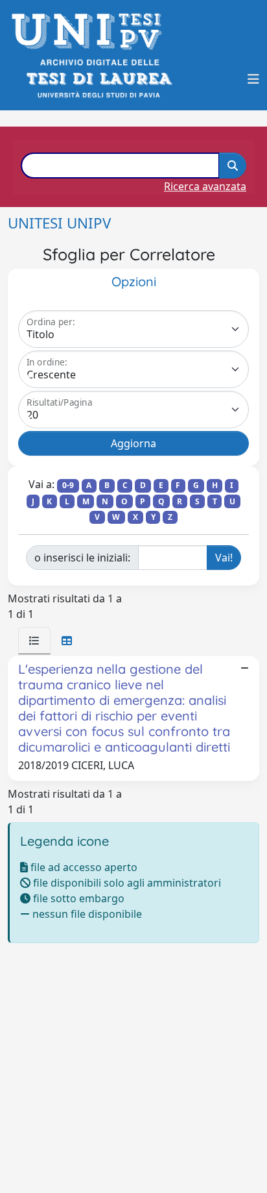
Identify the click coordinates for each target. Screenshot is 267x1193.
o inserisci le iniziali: (82, 557)
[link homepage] (90, 31)
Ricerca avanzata (205, 186)
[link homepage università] (98, 79)
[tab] (34, 640)
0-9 (68, 485)
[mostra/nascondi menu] (253, 79)
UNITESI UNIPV (59, 223)
